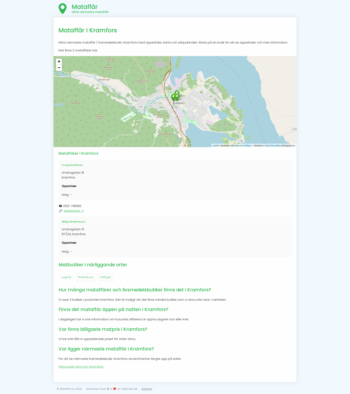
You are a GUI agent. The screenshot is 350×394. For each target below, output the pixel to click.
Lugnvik (66, 277)
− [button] (59, 67)
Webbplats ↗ (74, 211)
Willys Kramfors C (74, 222)
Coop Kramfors (72, 165)
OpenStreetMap (243, 145)
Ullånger (105, 277)
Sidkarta (146, 389)
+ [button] (59, 61)
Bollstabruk (85, 277)
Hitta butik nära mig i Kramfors (81, 366)
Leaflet (215, 145)
